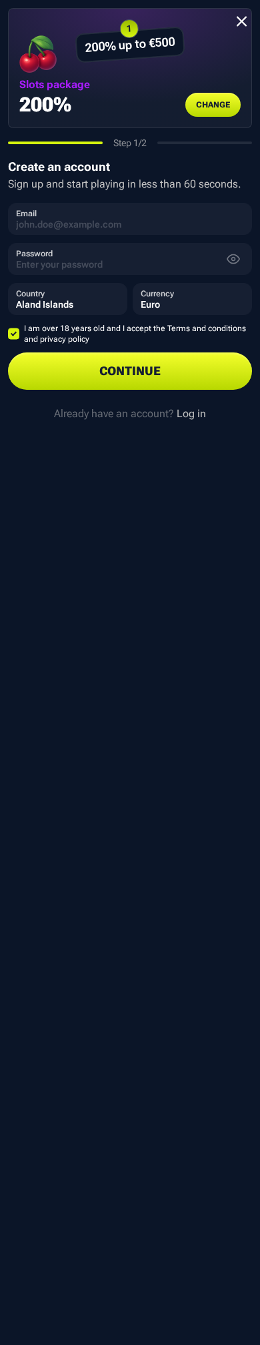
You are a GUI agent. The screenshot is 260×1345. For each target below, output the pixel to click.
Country (30, 293)
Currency (157, 293)
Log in (191, 413)
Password (34, 253)
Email (26, 213)
